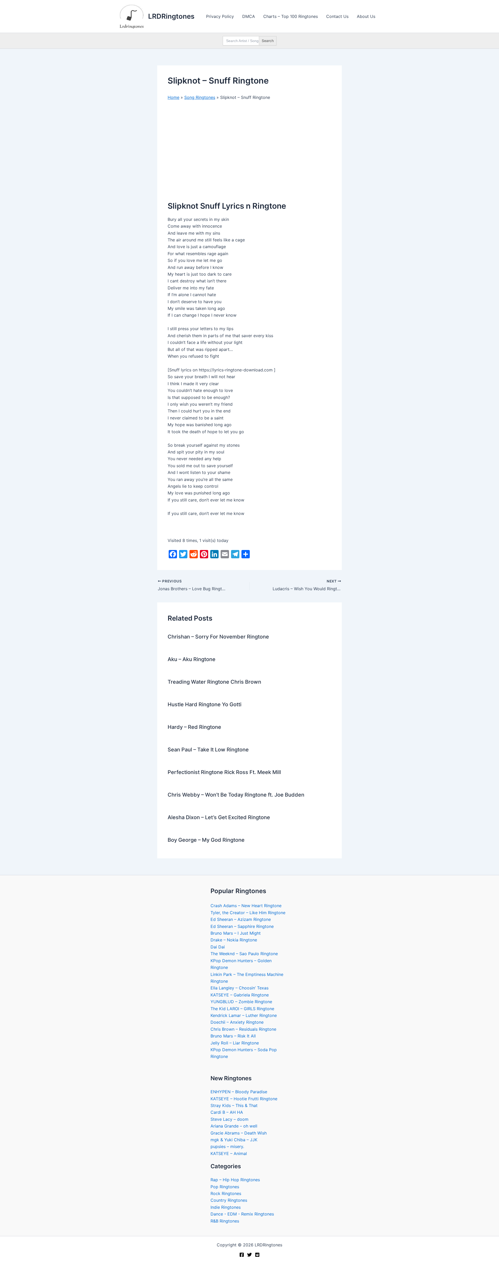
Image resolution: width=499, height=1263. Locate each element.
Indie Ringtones (226, 1207)
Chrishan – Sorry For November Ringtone (218, 637)
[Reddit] (257, 1254)
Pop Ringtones (225, 1186)
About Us (366, 16)
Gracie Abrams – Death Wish (239, 1133)
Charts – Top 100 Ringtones (290, 16)
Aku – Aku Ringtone (191, 659)
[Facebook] (241, 1254)
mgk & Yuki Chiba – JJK (234, 1139)
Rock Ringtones (226, 1193)
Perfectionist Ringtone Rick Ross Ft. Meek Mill (224, 772)
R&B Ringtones (225, 1221)
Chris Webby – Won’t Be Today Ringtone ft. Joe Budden (236, 795)
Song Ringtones (199, 97)
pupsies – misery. (227, 1146)
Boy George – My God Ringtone (206, 840)
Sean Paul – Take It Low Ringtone (208, 749)
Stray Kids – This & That (234, 1105)
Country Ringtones (229, 1200)
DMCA (248, 16)
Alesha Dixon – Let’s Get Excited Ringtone (219, 817)
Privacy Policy (220, 16)
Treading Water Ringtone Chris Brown (214, 682)
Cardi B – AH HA (227, 1112)
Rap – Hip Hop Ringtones (235, 1179)
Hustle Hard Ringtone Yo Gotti (204, 704)
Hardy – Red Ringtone (194, 727)
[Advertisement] (249, 143)
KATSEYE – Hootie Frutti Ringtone (244, 1098)
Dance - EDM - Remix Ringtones (242, 1214)
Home (173, 97)
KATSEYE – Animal (229, 1153)
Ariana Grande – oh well (234, 1126)
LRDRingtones (171, 16)
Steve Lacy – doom (229, 1119)
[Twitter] (249, 1254)
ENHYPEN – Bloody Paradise (239, 1091)
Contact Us (337, 16)
